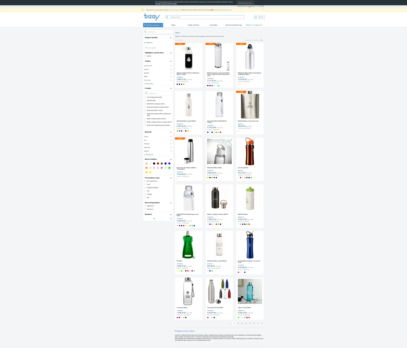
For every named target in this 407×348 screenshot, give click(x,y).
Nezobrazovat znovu (245, 3)
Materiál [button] (148, 132)
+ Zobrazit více (148, 83)
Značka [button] (147, 61)
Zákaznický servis (242, 6)
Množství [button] (148, 214)
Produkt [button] (148, 88)
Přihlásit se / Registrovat (253, 25)
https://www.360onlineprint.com (222, 10)
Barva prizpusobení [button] (152, 203)
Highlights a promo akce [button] (154, 53)
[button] (158, 66)
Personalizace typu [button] (152, 178)
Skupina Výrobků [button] (151, 37)
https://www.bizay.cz (174, 10)
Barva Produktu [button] (151, 159)
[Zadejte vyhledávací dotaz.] (145, 32)
